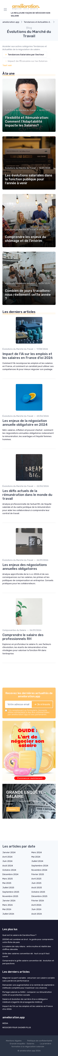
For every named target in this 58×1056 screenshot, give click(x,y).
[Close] (50, 516)
